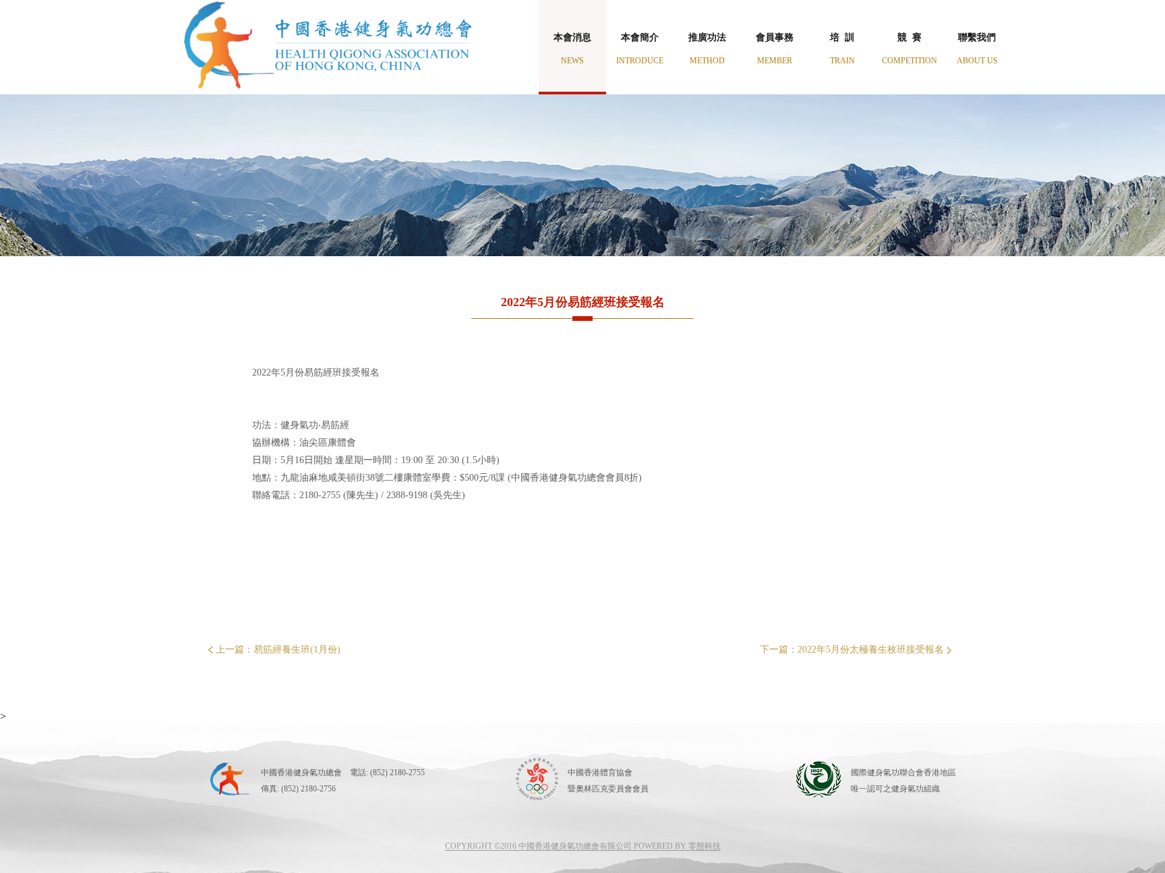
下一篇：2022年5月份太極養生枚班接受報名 (852, 649)
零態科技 (704, 846)
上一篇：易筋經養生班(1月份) (278, 649)
